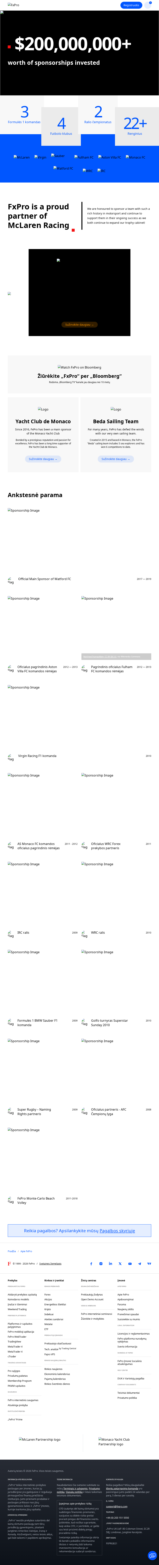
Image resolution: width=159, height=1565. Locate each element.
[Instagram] (101, 1264)
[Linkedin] (110, 1264)
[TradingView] (149, 1264)
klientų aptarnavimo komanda (122, 1488)
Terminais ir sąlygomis (75, 1488)
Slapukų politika (74, 1492)
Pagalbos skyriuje (117, 1230)
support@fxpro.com (116, 1506)
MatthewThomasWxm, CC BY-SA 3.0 (99, 656)
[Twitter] (120, 1264)
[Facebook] (91, 1264)
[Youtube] (130, 1264)
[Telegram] (140, 1264)
